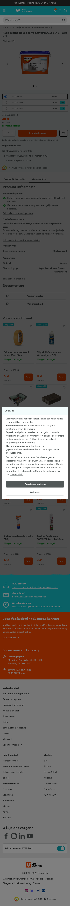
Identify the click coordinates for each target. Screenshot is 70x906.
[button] (35, 484)
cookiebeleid (16, 474)
